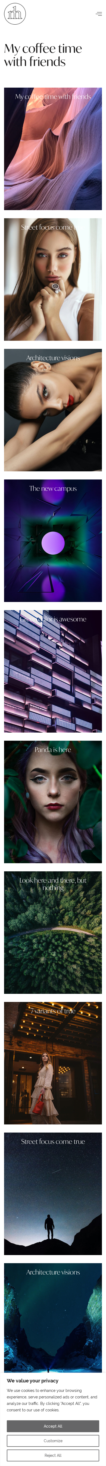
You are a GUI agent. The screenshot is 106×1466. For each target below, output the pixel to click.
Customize (53, 1441)
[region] (53, 1419)
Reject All (53, 1455)
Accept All (53, 1426)
